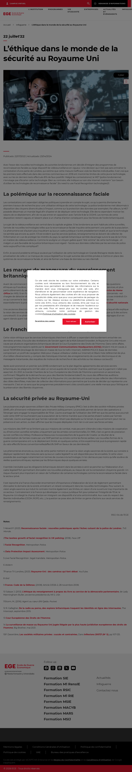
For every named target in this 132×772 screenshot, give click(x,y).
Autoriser (90, 321)
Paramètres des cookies (45, 321)
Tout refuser (71, 321)
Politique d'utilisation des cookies (59, 314)
